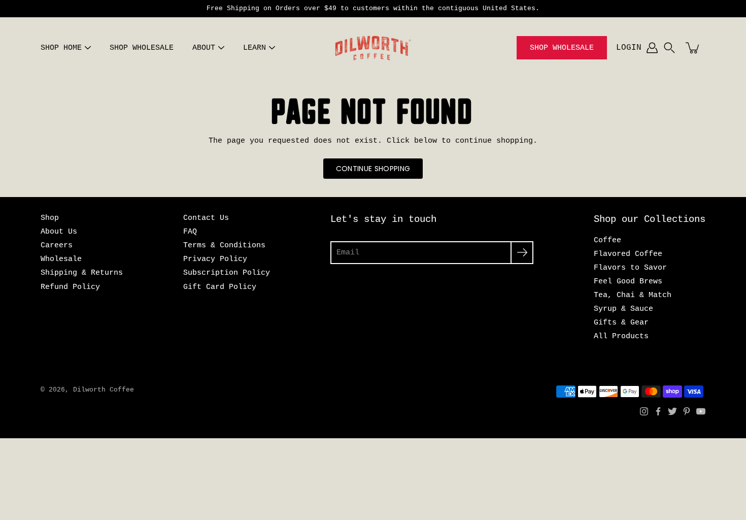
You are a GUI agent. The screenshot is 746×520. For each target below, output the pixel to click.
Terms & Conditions (224, 245)
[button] (669, 47)
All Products (621, 336)
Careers (57, 245)
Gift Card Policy (219, 287)
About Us (59, 232)
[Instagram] (644, 411)
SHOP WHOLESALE (142, 48)
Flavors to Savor (630, 268)
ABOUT (203, 48)
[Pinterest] (686, 411)
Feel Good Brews (628, 281)
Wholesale (61, 259)
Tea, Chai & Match (632, 295)
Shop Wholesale (562, 48)
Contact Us (206, 218)
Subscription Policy (226, 273)
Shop (50, 218)
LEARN (254, 48)
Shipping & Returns (82, 273)
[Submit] (522, 252)
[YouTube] (700, 411)
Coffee (607, 240)
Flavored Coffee (628, 254)
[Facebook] (658, 411)
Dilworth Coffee (103, 390)
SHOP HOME (61, 48)
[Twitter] (672, 411)
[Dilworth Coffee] (373, 47)
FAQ (190, 232)
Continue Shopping (373, 169)
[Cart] (693, 48)
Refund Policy (70, 287)
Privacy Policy (215, 259)
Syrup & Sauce (623, 309)
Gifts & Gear (621, 322)
